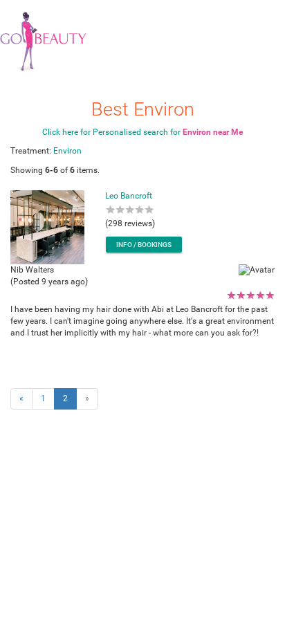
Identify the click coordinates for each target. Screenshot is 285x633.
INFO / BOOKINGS (144, 244)
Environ (67, 151)
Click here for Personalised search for (142, 132)
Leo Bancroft (128, 196)
